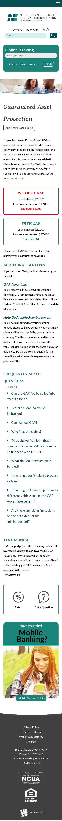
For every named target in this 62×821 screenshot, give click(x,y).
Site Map (31, 741)
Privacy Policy (31, 727)
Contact (17, 29)
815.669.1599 (35, 754)
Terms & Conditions (31, 732)
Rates (18, 607)
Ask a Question (44, 607)
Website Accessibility (31, 736)
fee (28, 164)
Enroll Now (13, 64)
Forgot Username (28, 64)
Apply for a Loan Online (19, 127)
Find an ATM (31, 29)
